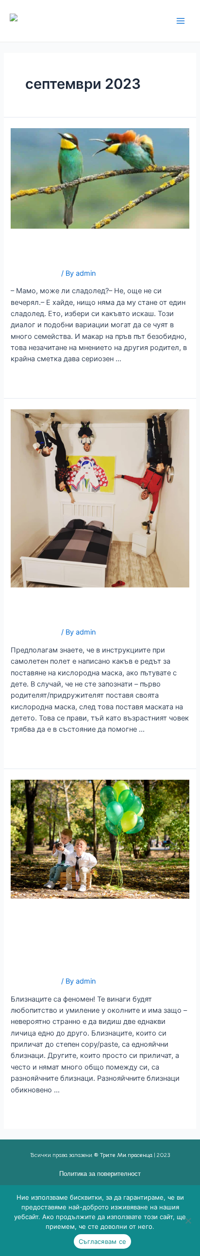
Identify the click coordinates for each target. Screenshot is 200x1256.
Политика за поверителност (100, 1173)
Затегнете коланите (80, 607)
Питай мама (54, 248)
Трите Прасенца (103, 20)
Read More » (31, 381)
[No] (188, 1220)
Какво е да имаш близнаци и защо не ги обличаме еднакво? (91, 937)
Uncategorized (35, 273)
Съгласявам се (102, 1241)
